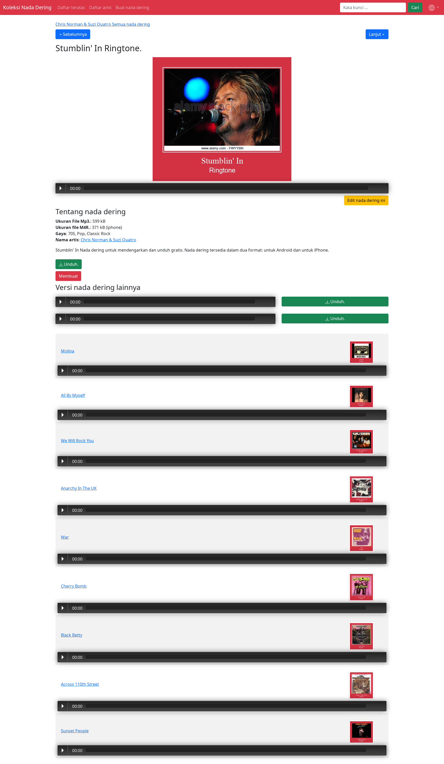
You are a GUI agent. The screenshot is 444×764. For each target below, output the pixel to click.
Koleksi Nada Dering (27, 7)
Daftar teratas (71, 7)
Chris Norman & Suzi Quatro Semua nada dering (102, 24)
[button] (434, 7)
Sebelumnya (75, 34)
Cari (415, 7)
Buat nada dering (132, 7)
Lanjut (375, 34)
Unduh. (70, 264)
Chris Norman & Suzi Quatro (108, 240)
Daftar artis (100, 7)
